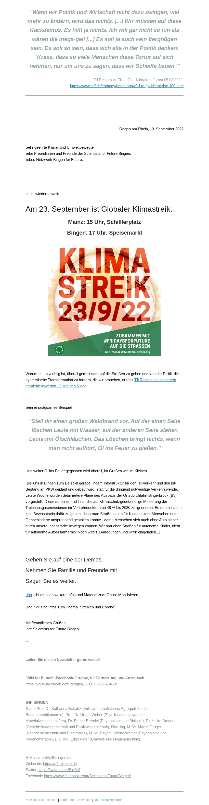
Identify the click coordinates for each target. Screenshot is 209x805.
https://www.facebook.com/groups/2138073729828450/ (71, 684)
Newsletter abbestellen (41, 800)
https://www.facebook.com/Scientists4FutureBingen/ (87, 776)
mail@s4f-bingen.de (54, 757)
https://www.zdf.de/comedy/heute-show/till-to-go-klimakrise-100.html (127, 86)
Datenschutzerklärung (109, 800)
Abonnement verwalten (75, 800)
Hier (28, 595)
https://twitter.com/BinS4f (59, 770)
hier (36, 607)
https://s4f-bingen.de (60, 763)
